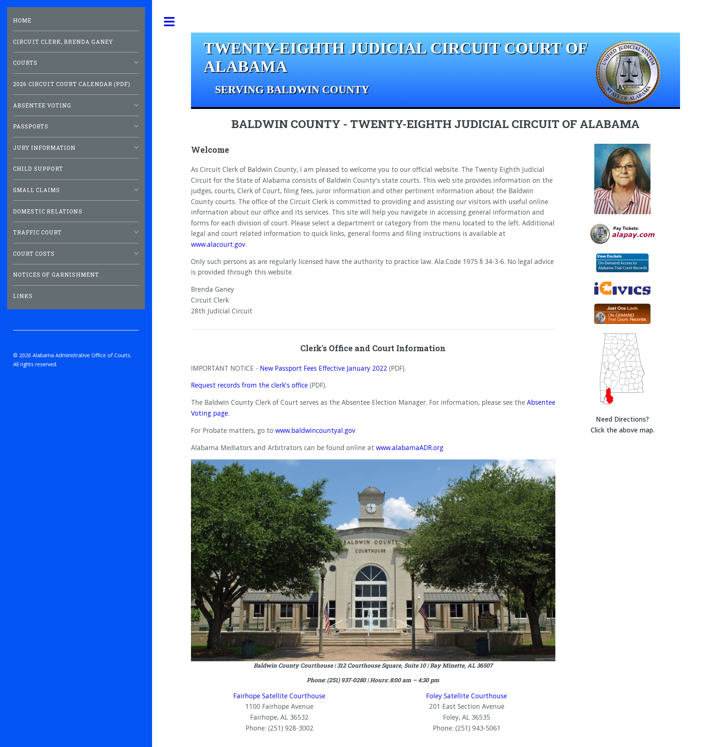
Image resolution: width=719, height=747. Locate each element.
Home (22, 20)
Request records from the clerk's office (249, 384)
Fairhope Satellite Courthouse (279, 695)
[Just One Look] (622, 321)
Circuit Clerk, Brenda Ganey (63, 41)
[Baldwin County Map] (622, 401)
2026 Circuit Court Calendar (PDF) (72, 84)
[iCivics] (622, 292)
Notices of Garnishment (56, 274)
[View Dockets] (622, 269)
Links (23, 296)
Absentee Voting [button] (42, 105)
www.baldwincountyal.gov (315, 430)
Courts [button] (25, 62)
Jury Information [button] (44, 147)
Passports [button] (30, 126)
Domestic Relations (47, 211)
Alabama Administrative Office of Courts (81, 355)
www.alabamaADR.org (409, 447)
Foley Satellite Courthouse (466, 695)
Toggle (169, 22)
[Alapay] (622, 241)
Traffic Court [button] (37, 232)
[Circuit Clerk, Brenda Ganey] (622, 211)
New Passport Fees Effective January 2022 (323, 368)
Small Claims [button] (36, 190)
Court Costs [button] (34, 253)
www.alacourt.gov (218, 244)
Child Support (38, 168)
